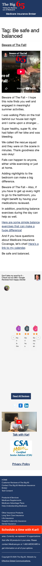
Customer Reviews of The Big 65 (15, 482)
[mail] (15, 405)
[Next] (38, 337)
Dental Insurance (9, 524)
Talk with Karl (21, 434)
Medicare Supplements (11, 500)
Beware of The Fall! (14, 45)
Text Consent (7, 491)
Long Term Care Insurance (13, 515)
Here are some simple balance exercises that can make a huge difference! (21, 226)
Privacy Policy (21, 464)
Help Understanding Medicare (14, 506)
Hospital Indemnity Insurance (14, 521)
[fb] (21, 405)
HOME (4, 480)
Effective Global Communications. (16, 561)
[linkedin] (26, 405)
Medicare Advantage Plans (13, 503)
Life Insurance (8, 518)
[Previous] (13, 337)
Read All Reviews (21, 396)
